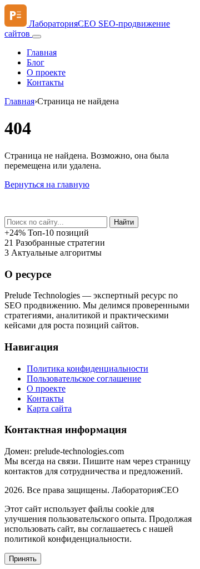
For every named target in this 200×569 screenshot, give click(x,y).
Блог (35, 62)
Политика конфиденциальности (87, 368)
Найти (124, 222)
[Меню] (36, 36)
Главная (42, 52)
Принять (23, 559)
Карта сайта (49, 408)
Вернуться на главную (46, 184)
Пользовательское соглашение (84, 378)
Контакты (45, 82)
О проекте (46, 72)
